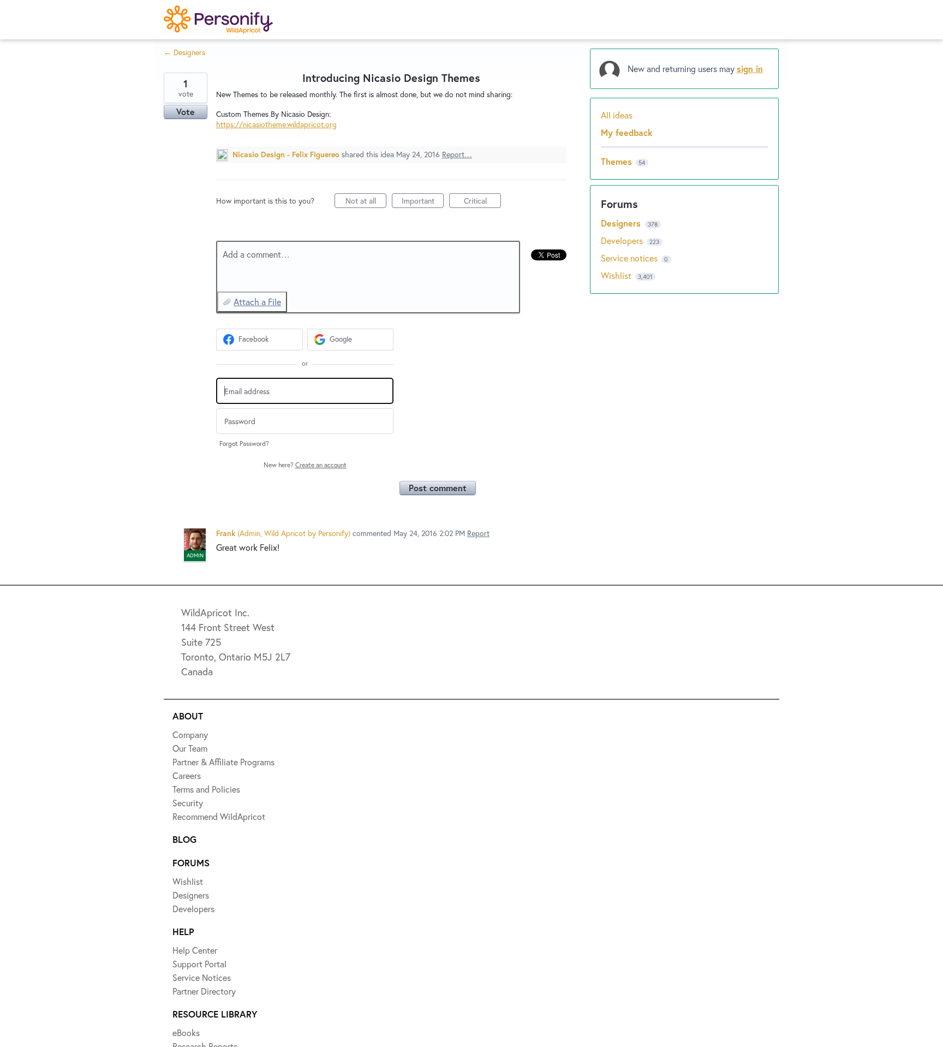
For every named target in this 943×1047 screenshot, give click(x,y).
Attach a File (257, 301)
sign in (750, 68)
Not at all (365, 201)
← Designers (184, 52)
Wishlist (617, 275)
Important (423, 201)
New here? (305, 465)
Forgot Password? (244, 443)
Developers (623, 240)
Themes (616, 161)
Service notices (630, 258)
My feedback (627, 132)
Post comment (438, 487)
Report (478, 533)
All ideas (616, 115)
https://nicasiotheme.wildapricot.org (276, 124)
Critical (482, 201)
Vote (185, 111)
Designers (622, 223)
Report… (457, 154)
